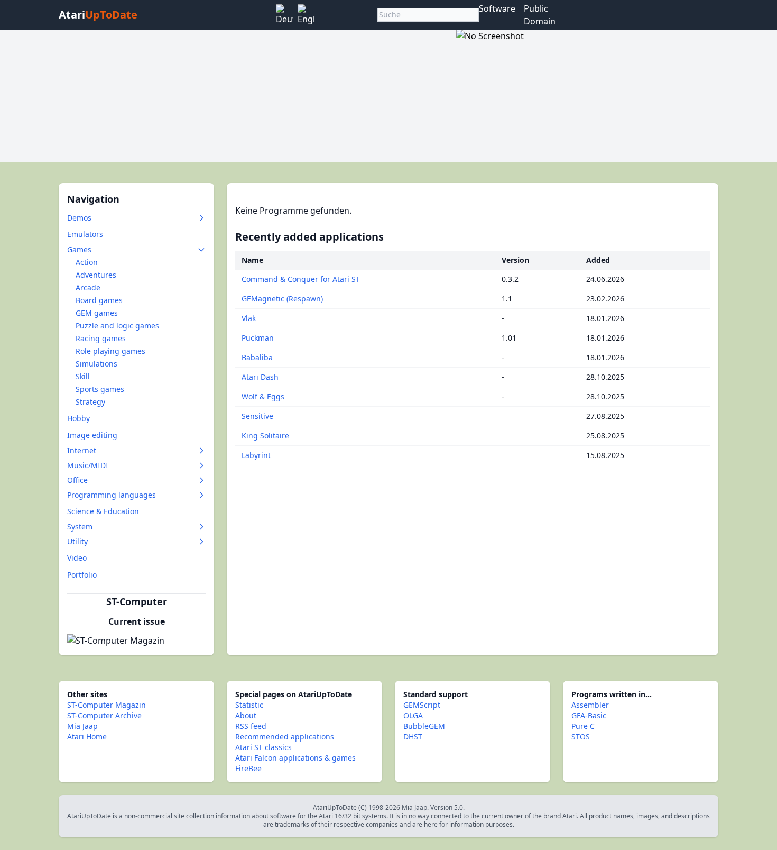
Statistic (249, 705)
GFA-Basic (588, 715)
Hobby (78, 418)
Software (497, 8)
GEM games (97, 313)
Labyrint (256, 455)
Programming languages (111, 495)
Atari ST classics (263, 747)
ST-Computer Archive (104, 715)
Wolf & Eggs (263, 396)
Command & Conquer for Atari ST (301, 279)
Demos (79, 218)
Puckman (258, 338)
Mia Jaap (82, 726)
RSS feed (250, 726)
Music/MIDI (87, 465)
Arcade (88, 287)
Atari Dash (260, 377)
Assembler (590, 705)
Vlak (249, 318)
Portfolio (82, 575)
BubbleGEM (424, 726)
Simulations (96, 364)
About (245, 715)
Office (77, 480)
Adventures (96, 275)
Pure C (583, 726)
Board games (99, 300)
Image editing (92, 435)
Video (77, 558)
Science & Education (103, 511)
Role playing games (110, 351)
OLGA (413, 715)
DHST (412, 737)
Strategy (90, 402)
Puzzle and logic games (117, 326)
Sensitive (257, 416)
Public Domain (540, 15)
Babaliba (257, 357)
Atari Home (87, 737)
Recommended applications (284, 737)
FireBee (248, 768)
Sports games (100, 389)
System (79, 527)
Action (87, 262)
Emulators (85, 234)
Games (79, 249)
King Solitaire (265, 436)
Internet (81, 450)
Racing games (101, 338)
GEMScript (421, 705)
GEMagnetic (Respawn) (282, 299)
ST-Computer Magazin (106, 705)
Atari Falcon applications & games (295, 758)
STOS (580, 737)
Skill (83, 376)
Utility (77, 541)
